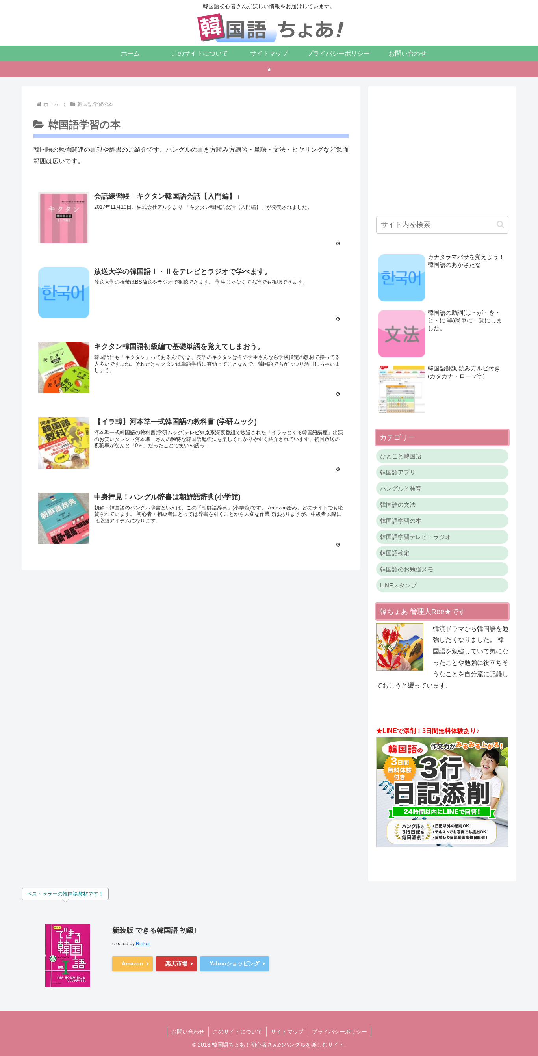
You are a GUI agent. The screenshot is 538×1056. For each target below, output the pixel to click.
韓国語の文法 (398, 504)
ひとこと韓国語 (400, 456)
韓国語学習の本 (400, 520)
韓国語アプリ (398, 472)
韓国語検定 (395, 553)
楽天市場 (176, 963)
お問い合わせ (187, 1031)
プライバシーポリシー (339, 1031)
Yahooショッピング (235, 963)
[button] (500, 224)
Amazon (132, 963)
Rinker (143, 943)
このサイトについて (237, 1031)
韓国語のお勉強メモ (406, 569)
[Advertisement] (442, 149)
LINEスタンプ (398, 585)
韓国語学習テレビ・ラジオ (415, 537)
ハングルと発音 (400, 488)
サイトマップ (287, 1031)
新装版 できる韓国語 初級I (154, 930)
